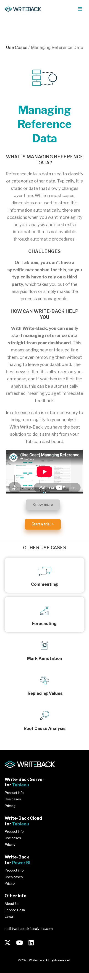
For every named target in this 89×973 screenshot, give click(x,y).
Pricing (10, 806)
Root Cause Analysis (44, 728)
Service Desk (15, 910)
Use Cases (16, 47)
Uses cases (14, 877)
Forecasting (44, 623)
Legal (9, 916)
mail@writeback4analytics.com (29, 929)
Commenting (44, 584)
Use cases (13, 799)
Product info (14, 793)
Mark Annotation (44, 658)
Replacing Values (45, 693)
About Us (12, 904)
